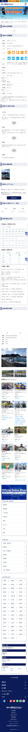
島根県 (2, 18)
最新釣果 (5, 504)
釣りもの (5, 524)
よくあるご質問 (5, 694)
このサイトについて (13, 723)
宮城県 (4, 584)
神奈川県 (13, 595)
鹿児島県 (5, 638)
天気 (4, 528)
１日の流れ (5, 512)
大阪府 (20, 611)
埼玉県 (12, 592)
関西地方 (5, 558)
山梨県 (4, 603)
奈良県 (12, 615)
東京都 (4, 595)
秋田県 (12, 584)
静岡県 (4, 607)
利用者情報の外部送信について (13, 725)
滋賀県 (4, 611)
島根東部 (4, 661)
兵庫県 (4, 615)
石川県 (12, 599)
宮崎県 (20, 634)
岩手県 (20, 580)
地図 (4, 520)
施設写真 (5, 516)
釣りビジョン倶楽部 (14, 1)
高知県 (20, 626)
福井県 (20, 599)
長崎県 (20, 630)
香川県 (4, 626)
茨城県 (12, 588)
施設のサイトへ (10, 48)
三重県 (20, 607)
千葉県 (20, 592)
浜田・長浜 (10, 18)
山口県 (12, 622)
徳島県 (20, 622)
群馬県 (4, 592)
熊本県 (4, 634)
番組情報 (4, 685)
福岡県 (4, 630)
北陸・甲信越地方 (7, 550)
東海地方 (5, 554)
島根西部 (5, 18)
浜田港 (4, 654)
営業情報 (5, 508)
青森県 (12, 580)
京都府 (12, 611)
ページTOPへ (13, 677)
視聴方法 (25, 1)
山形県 (20, 584)
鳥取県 (4, 618)
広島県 (4, 622)
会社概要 (13, 710)
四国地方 (5, 566)
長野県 (12, 603)
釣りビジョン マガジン (7, 691)
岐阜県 (20, 603)
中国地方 (5, 562)
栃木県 (20, 588)
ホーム (4, 1)
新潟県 (20, 595)
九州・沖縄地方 (6, 570)
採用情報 (13, 717)
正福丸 (19, 21)
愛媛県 (12, 626)
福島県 (4, 588)
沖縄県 (12, 638)
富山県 (4, 599)
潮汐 (4, 532)
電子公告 (13, 712)
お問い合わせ (13, 719)
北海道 (4, 580)
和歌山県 (21, 615)
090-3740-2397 (10, 43)
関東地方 (5, 547)
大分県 (12, 634)
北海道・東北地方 (7, 543)
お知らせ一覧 (13, 714)
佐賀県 (12, 630)
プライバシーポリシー (13, 721)
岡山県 (20, 618)
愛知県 (12, 607)
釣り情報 (4, 688)
